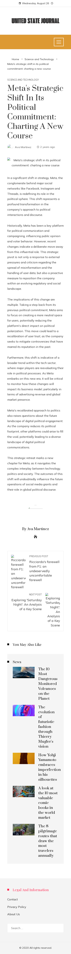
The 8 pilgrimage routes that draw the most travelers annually (47, 841)
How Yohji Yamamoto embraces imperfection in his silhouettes (49, 767)
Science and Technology (23, 80)
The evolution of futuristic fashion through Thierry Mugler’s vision (46, 727)
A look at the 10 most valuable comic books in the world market (48, 803)
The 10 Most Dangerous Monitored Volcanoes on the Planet (48, 684)
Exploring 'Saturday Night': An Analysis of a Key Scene (26, 602)
